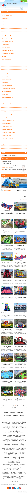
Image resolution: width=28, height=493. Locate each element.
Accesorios (4, 149)
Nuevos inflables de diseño (7, 15)
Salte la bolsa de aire (13, 448)
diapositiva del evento (6, 422)
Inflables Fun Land (22, 440)
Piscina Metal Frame (14, 464)
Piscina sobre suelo (5, 473)
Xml (22, 414)
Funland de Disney (12, 447)
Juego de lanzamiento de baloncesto (11, 432)
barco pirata (6, 439)
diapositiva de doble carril (9, 424)
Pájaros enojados (10, 436)
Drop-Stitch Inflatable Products (8, 21)
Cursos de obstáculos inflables (7, 41)
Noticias (6, 412)
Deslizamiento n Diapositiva (9, 469)
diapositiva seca (19, 426)
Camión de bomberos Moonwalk (8, 35)
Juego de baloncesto (20, 449)
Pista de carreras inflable (6, 123)
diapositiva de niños (15, 427)
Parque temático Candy (19, 453)
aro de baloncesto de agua (9, 449)
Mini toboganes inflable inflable (8, 68)
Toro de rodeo (23, 427)
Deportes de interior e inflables (8, 100)
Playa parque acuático (22, 472)
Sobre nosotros (7, 415)
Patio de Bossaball (20, 457)
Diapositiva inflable (15, 421)
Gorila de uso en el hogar (17, 454)
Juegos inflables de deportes (7, 103)
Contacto (9, 417)
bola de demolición (13, 452)
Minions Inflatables (5, 65)
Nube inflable (8, 468)
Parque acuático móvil (19, 424)
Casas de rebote (5, 70)
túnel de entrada (10, 430)
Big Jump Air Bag (5, 94)
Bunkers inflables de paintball (7, 138)
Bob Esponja (7, 426)
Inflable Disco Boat (21, 476)
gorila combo (20, 423)
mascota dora (6, 457)
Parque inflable (13, 439)
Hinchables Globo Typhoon (7, 79)
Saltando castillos (5, 73)
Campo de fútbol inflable (18, 441)
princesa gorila (21, 437)
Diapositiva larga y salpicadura (8, 53)
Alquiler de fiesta (22, 452)
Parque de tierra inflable (6, 27)
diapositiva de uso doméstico (14, 462)
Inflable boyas (13, 476)
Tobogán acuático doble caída (9, 435)
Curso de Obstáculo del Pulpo (9, 445)
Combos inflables (5, 76)
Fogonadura (7, 414)
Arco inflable (4, 475)
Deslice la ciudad (5, 62)
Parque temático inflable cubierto (9, 460)
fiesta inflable (17, 434)
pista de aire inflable (22, 448)
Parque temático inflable (6, 24)
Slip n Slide (4, 56)
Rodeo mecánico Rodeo (6, 106)
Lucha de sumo (16, 443)
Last (25, 196)
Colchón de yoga (14, 473)
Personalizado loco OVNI (13, 475)
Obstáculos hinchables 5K (7, 38)
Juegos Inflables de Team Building (8, 132)
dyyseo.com (20, 485)
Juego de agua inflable (21, 460)
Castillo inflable (14, 423)
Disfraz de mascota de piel (7, 141)
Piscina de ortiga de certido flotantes (9, 472)
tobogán (22, 421)
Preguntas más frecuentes (16, 412)
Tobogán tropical (14, 440)
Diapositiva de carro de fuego (8, 456)
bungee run (22, 432)
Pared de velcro (11, 434)
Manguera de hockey (19, 458)
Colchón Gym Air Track (6, 135)
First (3, 195)
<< (5, 195)
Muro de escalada (11, 461)
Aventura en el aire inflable (7, 114)
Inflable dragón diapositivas (9, 480)
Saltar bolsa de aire (22, 473)
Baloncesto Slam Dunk (9, 458)
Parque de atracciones (10, 471)
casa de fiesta (5, 452)
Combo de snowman (10, 477)
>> (22, 196)
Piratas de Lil (18, 461)
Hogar (19, 190)
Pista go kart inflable (20, 469)
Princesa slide (7, 450)
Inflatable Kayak (6, 476)
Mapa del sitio (15, 414)
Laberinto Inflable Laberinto (7, 85)
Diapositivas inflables (6, 47)
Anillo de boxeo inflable (20, 435)
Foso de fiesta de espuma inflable (8, 111)
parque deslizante (20, 439)
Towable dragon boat (14, 481)
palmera (13, 426)
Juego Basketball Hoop (8, 453)
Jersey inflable (8, 454)
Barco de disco (19, 471)
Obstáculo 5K (13, 457)
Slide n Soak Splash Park (6, 59)
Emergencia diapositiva (7, 478)
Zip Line (22, 443)
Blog (15, 417)
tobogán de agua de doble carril (14, 431)
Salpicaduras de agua (15, 428)
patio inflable (7, 423)
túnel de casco (23, 428)
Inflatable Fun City (5, 18)
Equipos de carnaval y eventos (8, 147)
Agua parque (22, 464)
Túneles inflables (5, 82)
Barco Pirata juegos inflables (19, 467)
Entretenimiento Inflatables (7, 91)
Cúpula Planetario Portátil (8, 467)
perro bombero (15, 444)
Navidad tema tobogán (17, 468)
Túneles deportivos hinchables (8, 120)
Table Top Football (20, 445)
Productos (15, 415)
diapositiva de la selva (6, 427)
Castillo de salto (23, 422)
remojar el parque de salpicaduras (17, 450)
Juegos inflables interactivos (7, 117)
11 (25, 195)
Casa (19, 417)
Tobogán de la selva (21, 447)
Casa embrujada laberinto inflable (8, 88)
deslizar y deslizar (15, 422)
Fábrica (22, 415)
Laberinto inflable (8, 441)
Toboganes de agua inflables (7, 50)
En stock (3, 32)
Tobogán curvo (5, 448)
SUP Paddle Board (22, 475)
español (24, 1)
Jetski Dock (20, 465)
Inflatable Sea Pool (20, 480)
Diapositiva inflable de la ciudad (10, 437)
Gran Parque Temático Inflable (11, 465)
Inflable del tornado (8, 443)
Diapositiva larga (19, 477)
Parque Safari (21, 444)
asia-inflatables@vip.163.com (14, 165)
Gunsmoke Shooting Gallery (7, 97)
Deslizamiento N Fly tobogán (19, 478)
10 (23, 195)
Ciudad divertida (18, 436)
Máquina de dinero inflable (7, 144)
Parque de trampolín (6, 440)
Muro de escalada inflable (7, 129)
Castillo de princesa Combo (20, 456)
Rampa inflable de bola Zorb (7, 126)
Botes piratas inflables (6, 44)
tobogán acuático (17, 430)
